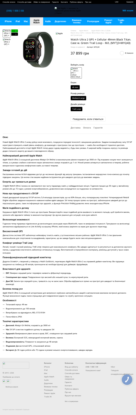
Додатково (60, 21)
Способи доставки (24, 2)
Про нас (88, 2)
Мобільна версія (11, 387)
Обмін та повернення (41, 2)
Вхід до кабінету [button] (71, 367)
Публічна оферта (76, 2)
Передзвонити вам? (93, 370)
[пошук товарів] (131, 21)
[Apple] (59, 33)
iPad (18, 21)
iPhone (8, 21)
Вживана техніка (76, 21)
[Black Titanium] (76, 73)
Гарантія (55, 2)
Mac (26, 21)
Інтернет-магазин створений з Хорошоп (16, 409)
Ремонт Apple (108, 21)
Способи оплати (9, 2)
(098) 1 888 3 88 (15, 10)
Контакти (64, 2)
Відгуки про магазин (73, 395)
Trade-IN (121, 21)
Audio (48, 21)
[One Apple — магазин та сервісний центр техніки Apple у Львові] (16, 365)
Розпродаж (93, 21)
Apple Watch (36, 21)
